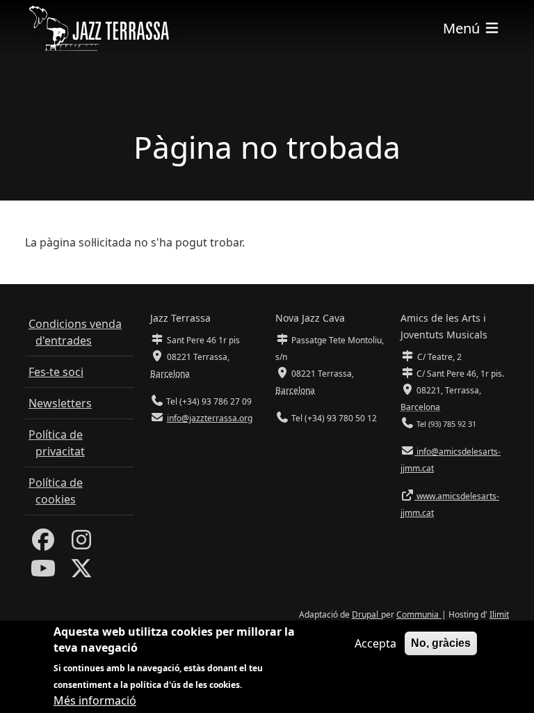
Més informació (95, 700)
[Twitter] (81, 572)
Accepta (375, 643)
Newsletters (60, 403)
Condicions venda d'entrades (75, 332)
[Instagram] (81, 543)
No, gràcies (441, 643)
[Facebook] (43, 543)
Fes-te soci (56, 371)
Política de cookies (56, 491)
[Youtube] (43, 572)
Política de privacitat (57, 443)
